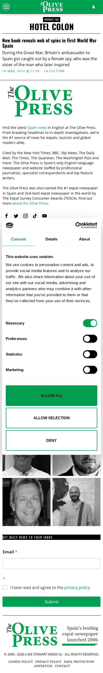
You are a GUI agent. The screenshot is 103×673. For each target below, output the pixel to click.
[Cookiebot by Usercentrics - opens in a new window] (75, 225)
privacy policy (77, 587)
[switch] (90, 338)
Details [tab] (52, 239)
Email (10, 552)
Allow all (51, 395)
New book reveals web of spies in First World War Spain (49, 43)
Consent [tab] (18, 239)
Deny (51, 440)
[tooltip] (6, 216)
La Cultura (54, 71)
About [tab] (84, 239)
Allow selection (52, 418)
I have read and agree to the (50, 587)
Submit (51, 602)
